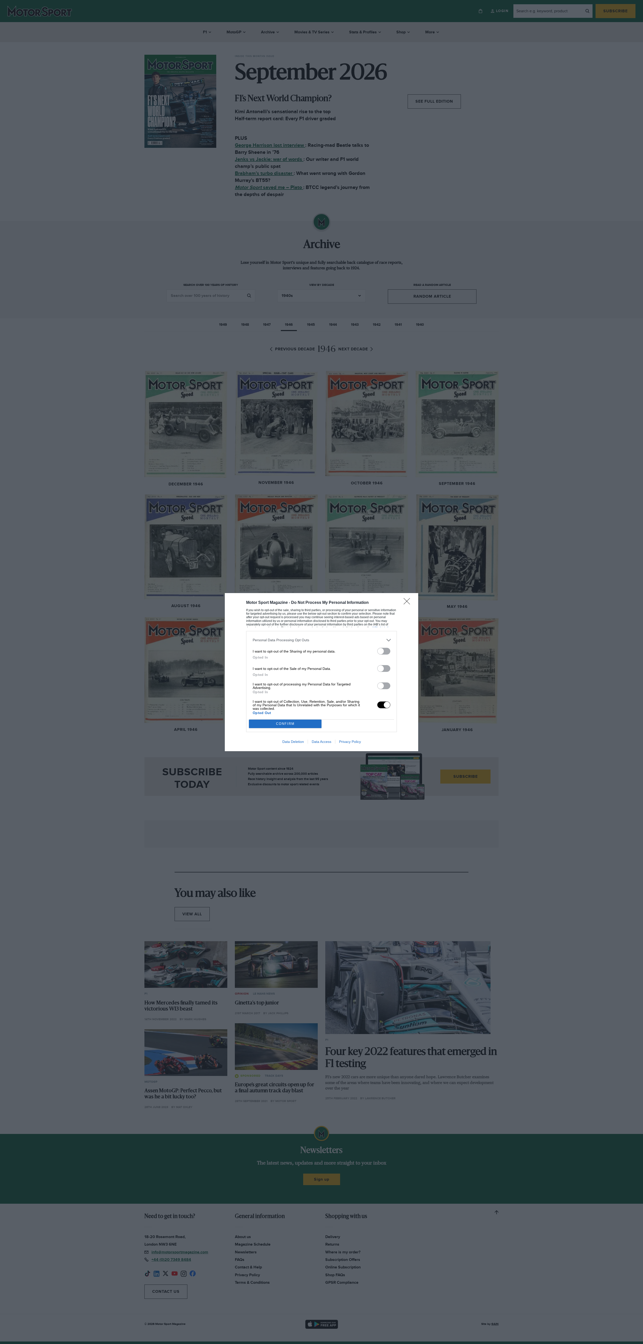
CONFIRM (285, 724)
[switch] (383, 651)
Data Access (321, 742)
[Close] (408, 603)
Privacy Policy (350, 742)
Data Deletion (293, 742)
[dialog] (321, 672)
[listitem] (321, 640)
